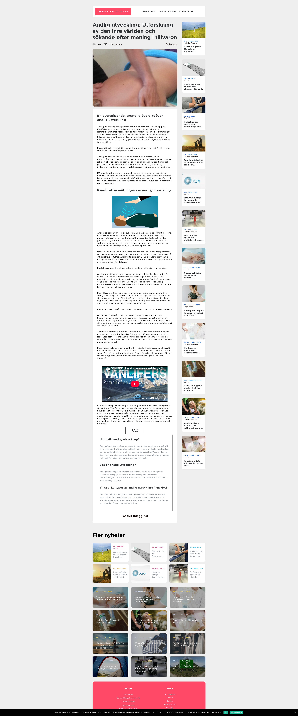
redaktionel (171, 44)
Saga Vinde (188, 118)
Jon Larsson (116, 44)
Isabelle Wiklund (190, 43)
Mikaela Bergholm (191, 156)
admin (186, 80)
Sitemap (169, 708)
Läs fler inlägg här (134, 516)
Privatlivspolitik (236, 712)
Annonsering (149, 11)
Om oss (162, 11)
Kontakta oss (186, 11)
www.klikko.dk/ (130, 709)
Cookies (172, 11)
